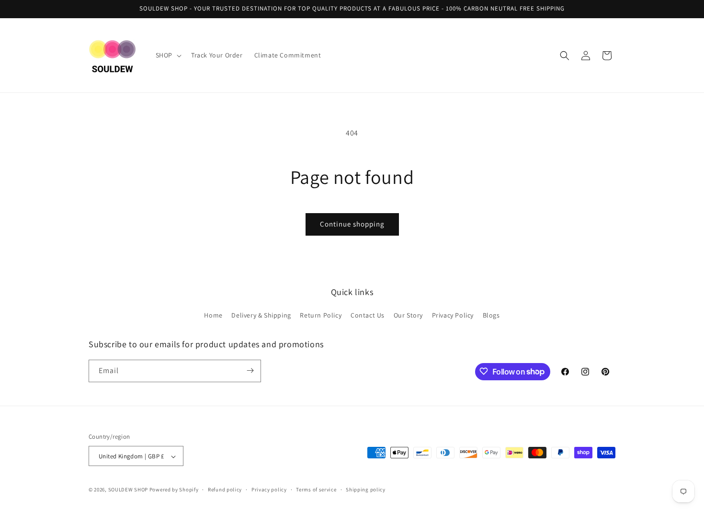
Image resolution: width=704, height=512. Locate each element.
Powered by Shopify (174, 490)
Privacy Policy (453, 315)
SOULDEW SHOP (128, 490)
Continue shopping (352, 223)
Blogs (491, 315)
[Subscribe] (250, 370)
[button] (167, 55)
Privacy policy (269, 489)
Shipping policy (366, 489)
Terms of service (316, 489)
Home (213, 315)
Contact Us (368, 315)
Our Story (408, 315)
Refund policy (225, 489)
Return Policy (320, 315)
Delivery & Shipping (261, 315)
